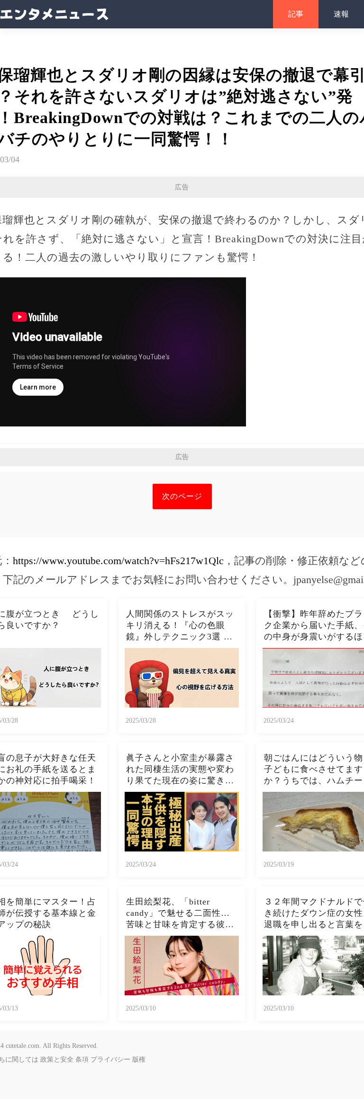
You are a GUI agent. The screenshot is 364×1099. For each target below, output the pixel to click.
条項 (82, 1059)
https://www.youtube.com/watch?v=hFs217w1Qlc (118, 561)
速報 (341, 14)
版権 (139, 1059)
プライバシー (110, 1059)
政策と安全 (56, 1059)
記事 (295, 14)
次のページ (182, 496)
